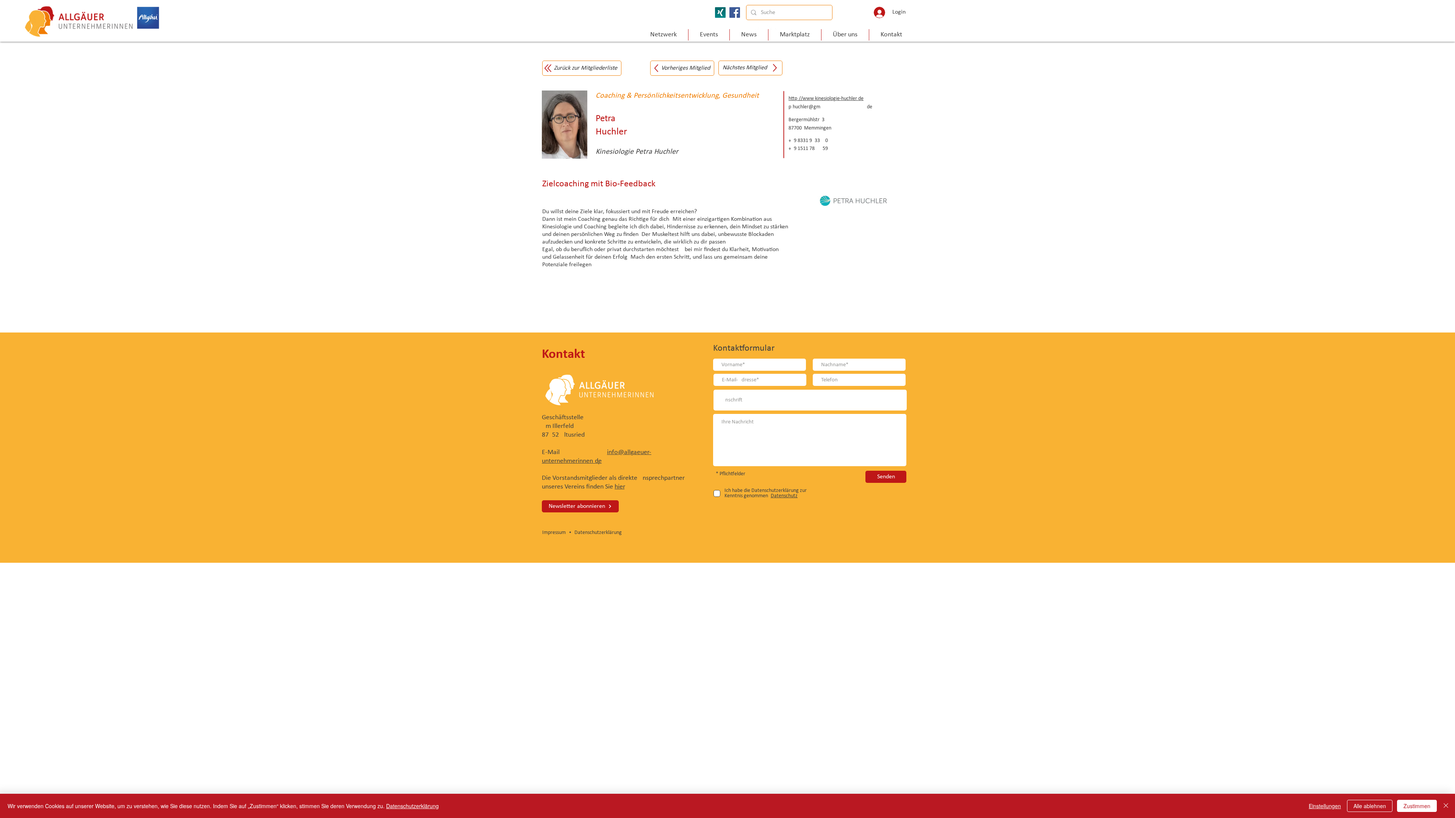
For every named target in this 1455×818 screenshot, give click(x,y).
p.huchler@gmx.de (830, 107)
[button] (845, 35)
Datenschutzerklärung (598, 532)
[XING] (720, 12)
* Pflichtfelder (730, 474)
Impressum (555, 532)
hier (619, 486)
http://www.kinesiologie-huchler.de (826, 98)
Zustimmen (1416, 806)
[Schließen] (1445, 806)
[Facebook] (734, 12)
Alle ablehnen (1369, 806)
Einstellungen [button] (1325, 806)
